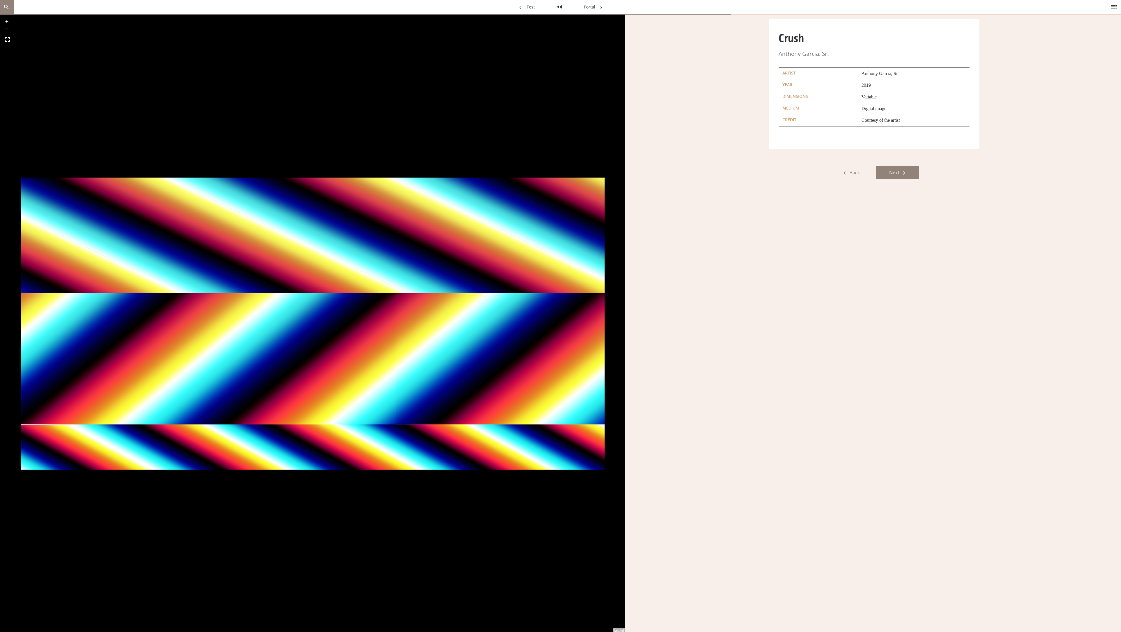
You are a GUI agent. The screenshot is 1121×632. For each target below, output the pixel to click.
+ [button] (6, 21)
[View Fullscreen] (7, 39)
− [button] (6, 29)
